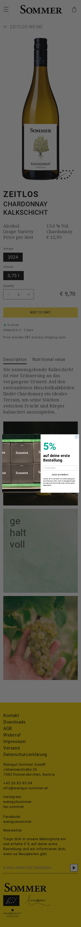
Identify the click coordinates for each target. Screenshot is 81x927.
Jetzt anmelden (59, 474)
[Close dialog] (76, 437)
